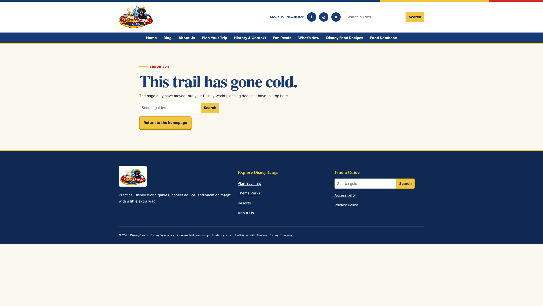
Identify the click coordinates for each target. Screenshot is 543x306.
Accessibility (345, 195)
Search (415, 17)
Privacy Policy (346, 205)
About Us (277, 17)
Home (151, 38)
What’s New (308, 38)
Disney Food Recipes (344, 38)
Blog (168, 38)
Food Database (383, 38)
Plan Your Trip (214, 38)
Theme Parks (249, 193)
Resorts (244, 203)
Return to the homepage (165, 122)
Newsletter (295, 17)
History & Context (250, 38)
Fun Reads (282, 38)
